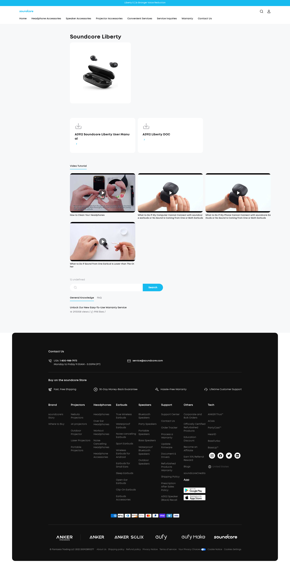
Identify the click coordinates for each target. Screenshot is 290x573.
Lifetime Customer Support (225, 389)
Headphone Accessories (46, 18)
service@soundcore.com (148, 360)
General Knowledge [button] (82, 297)
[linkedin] (237, 456)
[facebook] (221, 456)
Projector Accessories (109, 18)
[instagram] (212, 456)
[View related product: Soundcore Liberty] (100, 72)
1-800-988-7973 (68, 360)
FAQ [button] (99, 297)
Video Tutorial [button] (78, 166)
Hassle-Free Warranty (174, 389)
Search (152, 287)
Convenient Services (139, 18)
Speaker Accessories (78, 18)
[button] (39, 35)
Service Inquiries (167, 18)
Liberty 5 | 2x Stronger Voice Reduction (145, 2)
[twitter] (229, 456)
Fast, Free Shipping (65, 389)
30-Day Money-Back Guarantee (118, 389)
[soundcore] (26, 11)
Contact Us (205, 18)
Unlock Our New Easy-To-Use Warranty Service (98, 307)
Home (23, 18)
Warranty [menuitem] (187, 18)
